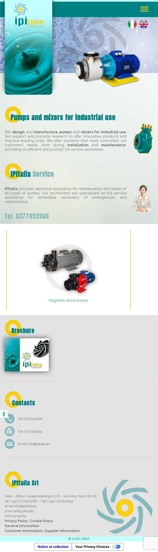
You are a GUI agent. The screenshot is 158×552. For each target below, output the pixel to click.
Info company (15, 516)
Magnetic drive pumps (68, 300)
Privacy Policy (16, 521)
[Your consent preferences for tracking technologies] (4, 414)
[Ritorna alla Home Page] (28, 92)
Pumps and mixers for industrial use (63, 117)
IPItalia (32, 174)
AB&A (85, 539)
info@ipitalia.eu (38, 444)
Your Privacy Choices (92, 547)
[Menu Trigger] (144, 8)
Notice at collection (53, 547)
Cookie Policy (41, 521)
